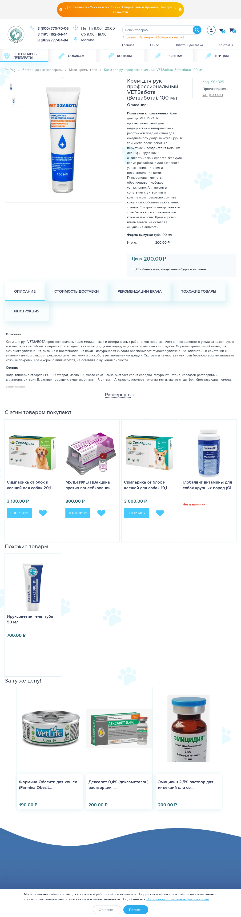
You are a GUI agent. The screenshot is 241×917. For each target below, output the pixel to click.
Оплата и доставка (188, 45)
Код (205, 82)
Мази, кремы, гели (83, 69)
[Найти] (197, 30)
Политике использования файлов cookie (177, 899)
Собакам (76, 55)
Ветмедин (145, 37)
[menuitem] (24, 55)
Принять (135, 909)
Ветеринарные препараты (26, 56)
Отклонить (107, 909)
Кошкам (124, 55)
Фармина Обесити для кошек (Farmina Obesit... (48, 784)
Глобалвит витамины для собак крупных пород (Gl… (208, 485)
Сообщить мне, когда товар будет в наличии (171, 269)
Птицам (222, 55)
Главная (128, 45)
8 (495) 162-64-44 (52, 34)
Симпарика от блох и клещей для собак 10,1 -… (148, 485)
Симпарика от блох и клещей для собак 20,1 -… (31, 485)
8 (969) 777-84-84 (52, 40)
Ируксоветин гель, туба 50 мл (30, 619)
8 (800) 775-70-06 (53, 28)
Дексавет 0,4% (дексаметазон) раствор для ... (118, 784)
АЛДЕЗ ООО (212, 94)
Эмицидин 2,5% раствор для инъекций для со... (185, 784)
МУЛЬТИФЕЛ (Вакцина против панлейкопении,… (90, 485)
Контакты (226, 45)
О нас (154, 45)
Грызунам (174, 55)
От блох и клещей (170, 37)
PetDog (10, 69)
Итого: (132, 242)
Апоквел (129, 37)
